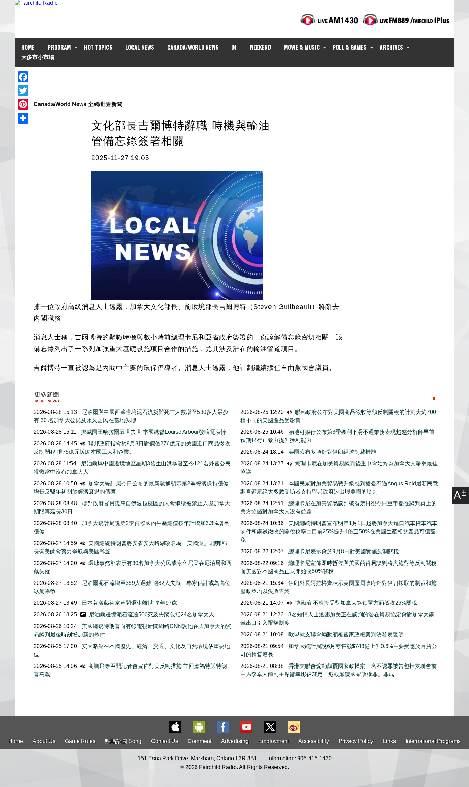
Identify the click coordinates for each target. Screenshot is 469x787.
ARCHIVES (391, 47)
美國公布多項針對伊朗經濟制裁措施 (331, 452)
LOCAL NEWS (139, 47)
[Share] (23, 118)
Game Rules (80, 741)
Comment (199, 741)
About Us (44, 741)
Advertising (235, 741)
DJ (234, 47)
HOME (28, 47)
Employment (273, 741)
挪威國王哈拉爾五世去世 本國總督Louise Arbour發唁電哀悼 (153, 432)
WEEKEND (260, 47)
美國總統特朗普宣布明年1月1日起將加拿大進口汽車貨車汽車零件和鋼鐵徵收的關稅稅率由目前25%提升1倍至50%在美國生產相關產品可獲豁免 (338, 531)
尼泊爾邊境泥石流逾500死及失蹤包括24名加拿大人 (151, 614)
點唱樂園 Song (124, 741)
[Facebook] (23, 77)
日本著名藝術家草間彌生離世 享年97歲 (128, 603)
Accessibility (313, 741)
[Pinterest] (23, 104)
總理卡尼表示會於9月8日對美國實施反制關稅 (343, 551)
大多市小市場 (37, 57)
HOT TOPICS (98, 47)
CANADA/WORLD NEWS (192, 47)
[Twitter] (23, 90)
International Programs (433, 741)
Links (389, 741)
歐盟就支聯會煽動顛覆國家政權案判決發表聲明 (345, 634)
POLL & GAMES (350, 47)
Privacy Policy (356, 741)
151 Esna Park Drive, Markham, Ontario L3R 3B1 (197, 758)
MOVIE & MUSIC (302, 47)
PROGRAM (59, 47)
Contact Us (164, 741)
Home (15, 741)
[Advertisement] (241, 78)
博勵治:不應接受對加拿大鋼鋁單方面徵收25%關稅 (355, 603)
